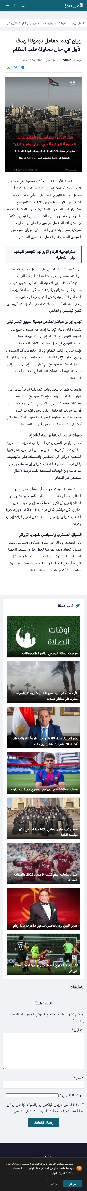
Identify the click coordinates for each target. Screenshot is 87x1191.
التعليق (78, 1030)
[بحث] (23, 5)
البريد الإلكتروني (72, 1095)
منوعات (62, 23)
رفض (54, 1183)
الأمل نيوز (74, 5)
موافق (72, 1183)
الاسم (79, 1078)
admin (67, 60)
